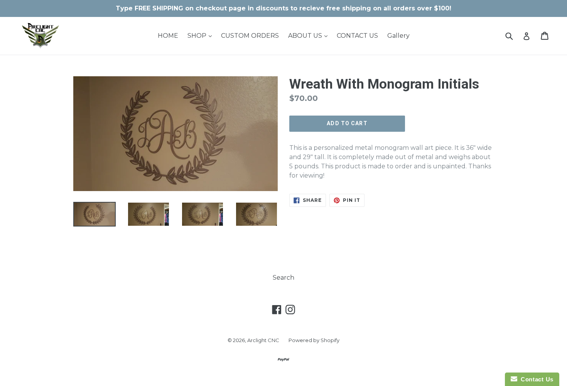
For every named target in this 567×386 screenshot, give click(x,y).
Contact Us (535, 379)
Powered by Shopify (314, 340)
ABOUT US (309, 35)
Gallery (398, 35)
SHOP (201, 35)
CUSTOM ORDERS (250, 35)
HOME (168, 35)
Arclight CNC (263, 340)
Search (283, 277)
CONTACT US (357, 35)
